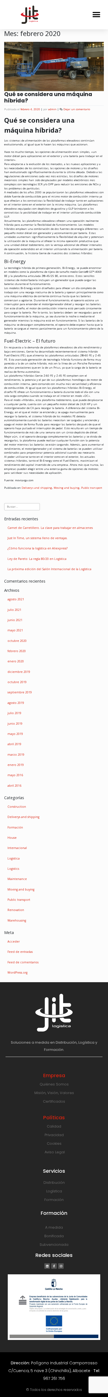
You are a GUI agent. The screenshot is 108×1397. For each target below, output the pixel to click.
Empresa (54, 1075)
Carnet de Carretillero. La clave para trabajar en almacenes (50, 528)
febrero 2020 (16, 651)
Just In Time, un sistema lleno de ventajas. (37, 538)
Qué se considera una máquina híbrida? (48, 97)
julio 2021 (14, 610)
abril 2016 (14, 786)
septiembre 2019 (19, 692)
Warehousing (16, 920)
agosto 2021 (15, 599)
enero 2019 (15, 765)
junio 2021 (14, 620)
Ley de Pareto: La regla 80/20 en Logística (36, 559)
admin (52, 109)
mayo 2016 (15, 775)
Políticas (54, 1117)
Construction (16, 807)
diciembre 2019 (18, 672)
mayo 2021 (15, 630)
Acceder (13, 941)
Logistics (13, 869)
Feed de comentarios (22, 962)
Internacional (17, 848)
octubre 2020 (17, 641)
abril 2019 (14, 744)
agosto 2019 (15, 703)
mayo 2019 (15, 734)
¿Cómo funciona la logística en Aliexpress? (37, 548)
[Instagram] (61, 1266)
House (12, 838)
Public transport (91, 488)
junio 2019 (14, 723)
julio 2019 (14, 713)
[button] (96, 14)
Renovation (15, 910)
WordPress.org (17, 972)
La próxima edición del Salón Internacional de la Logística (49, 569)
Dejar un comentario (76, 109)
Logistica (13, 858)
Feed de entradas (20, 952)
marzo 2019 (15, 755)
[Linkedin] (47, 1266)
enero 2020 (15, 661)
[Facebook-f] (54, 1266)
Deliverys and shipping (37, 488)
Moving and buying (66, 488)
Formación (15, 827)
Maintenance (17, 879)
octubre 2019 (17, 682)
